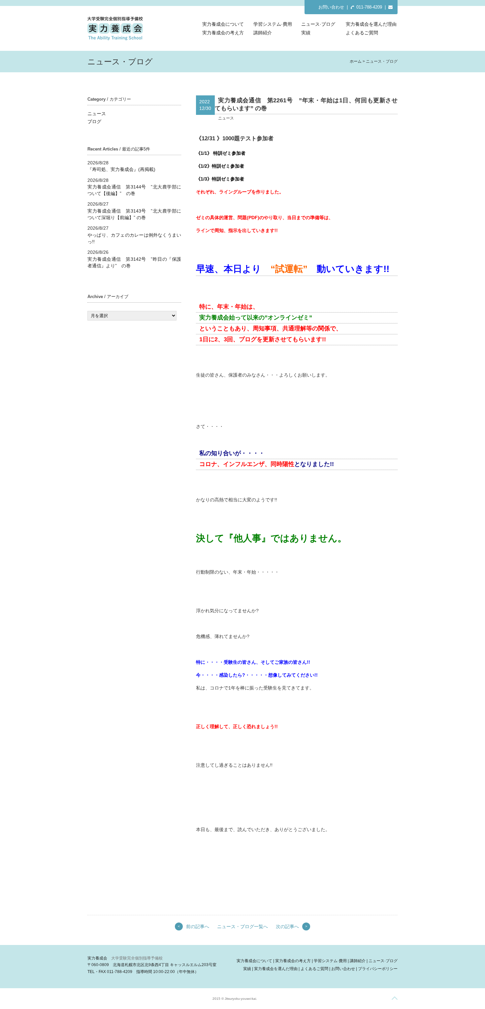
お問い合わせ (331, 7)
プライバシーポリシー (378, 968)
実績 (305, 32)
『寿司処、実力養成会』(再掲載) (121, 169)
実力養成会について (223, 24)
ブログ (94, 121)
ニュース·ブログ (318, 24)
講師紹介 (262, 32)
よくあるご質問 (362, 32)
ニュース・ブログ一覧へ (242, 926)
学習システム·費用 (272, 24)
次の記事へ (287, 926)
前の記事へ (197, 926)
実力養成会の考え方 (223, 32)
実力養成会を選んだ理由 (371, 24)
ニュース (96, 113)
